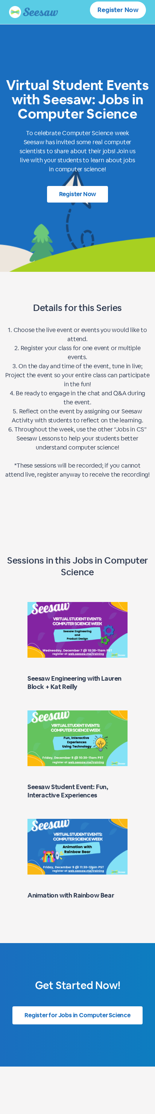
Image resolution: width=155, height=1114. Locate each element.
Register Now (117, 10)
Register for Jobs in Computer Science (77, 1015)
